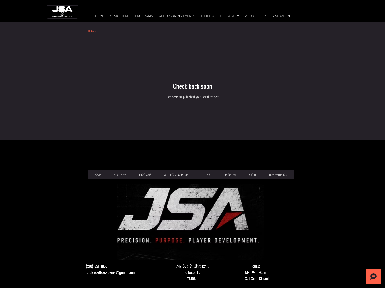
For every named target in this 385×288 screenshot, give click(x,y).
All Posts (92, 31)
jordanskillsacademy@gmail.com (110, 272)
